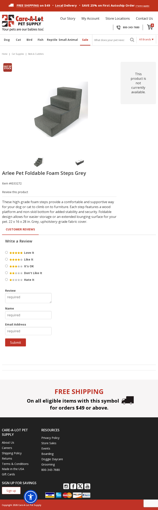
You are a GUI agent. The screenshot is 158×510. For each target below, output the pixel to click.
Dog (7, 40)
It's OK (28, 266)
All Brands (145, 39)
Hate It (28, 280)
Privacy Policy (50, 438)
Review (10, 291)
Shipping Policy (12, 453)
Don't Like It (32, 273)
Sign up (11, 491)
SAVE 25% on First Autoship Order (115, 5)
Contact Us (144, 18)
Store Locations (118, 18)
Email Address (15, 324)
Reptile (51, 40)
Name (9, 308)
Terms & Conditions (15, 464)
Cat (18, 40)
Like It (28, 259)
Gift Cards (8, 474)
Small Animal (68, 40)
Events (45, 448)
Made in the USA (13, 469)
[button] (31, 497)
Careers (7, 448)
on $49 (33, 5)
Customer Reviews (20, 229)
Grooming (48, 464)
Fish (40, 40)
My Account (90, 18)
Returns (7, 458)
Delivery (66, 5)
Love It (28, 253)
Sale (85, 40)
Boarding (47, 454)
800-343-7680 (131, 27)
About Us (8, 442)
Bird (29, 40)
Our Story (67, 18)
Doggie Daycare (52, 459)
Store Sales (48, 443)
